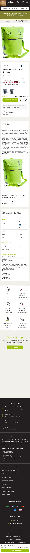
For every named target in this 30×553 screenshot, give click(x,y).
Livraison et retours (7, 480)
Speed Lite (12, 197)
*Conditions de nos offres (14, 533)
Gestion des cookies (10, 542)
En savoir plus (5, 114)
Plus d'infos (5, 460)
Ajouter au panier (10, 100)
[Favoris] (21, 100)
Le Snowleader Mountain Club (10, 474)
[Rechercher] (27, 7)
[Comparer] (25, 100)
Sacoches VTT (9, 21)
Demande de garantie (8, 491)
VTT (12, 203)
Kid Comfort (5, 197)
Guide (24, 195)
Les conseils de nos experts (10, 470)
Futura (19, 195)
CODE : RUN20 (11, 15)
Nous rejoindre (6, 494)
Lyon (17, 448)
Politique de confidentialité (14, 539)
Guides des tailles (7, 477)
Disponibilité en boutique (21, 96)
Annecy (4, 448)
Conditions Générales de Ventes (14, 536)
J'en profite (20, 15)
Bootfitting (5, 484)
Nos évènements (7, 487)
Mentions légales (21, 542)
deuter (5, 65)
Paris (21, 448)
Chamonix (11, 448)
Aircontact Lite (13, 195)
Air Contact (4, 195)
